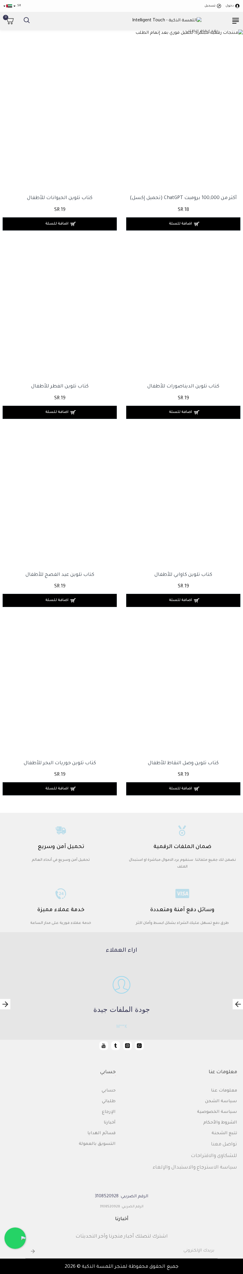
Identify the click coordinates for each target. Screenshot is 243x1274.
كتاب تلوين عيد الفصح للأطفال (59, 575)
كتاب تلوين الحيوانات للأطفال (59, 198)
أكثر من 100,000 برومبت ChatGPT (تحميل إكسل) (183, 198)
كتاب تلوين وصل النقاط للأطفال (183, 763)
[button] (238, 1004)
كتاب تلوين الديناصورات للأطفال (183, 386)
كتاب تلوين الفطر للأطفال (60, 386)
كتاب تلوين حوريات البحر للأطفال (60, 763)
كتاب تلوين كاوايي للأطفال (183, 575)
